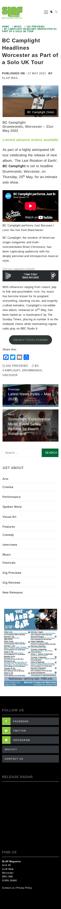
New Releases (13, 592)
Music (7, 554)
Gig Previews (17, 365)
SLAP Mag (10, 78)
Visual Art (9, 516)
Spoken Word (12, 506)
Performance (12, 497)
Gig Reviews (12, 582)
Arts (5, 479)
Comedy (8, 534)
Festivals (9, 562)
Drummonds (32, 370)
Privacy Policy (24, 887)
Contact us (8, 887)
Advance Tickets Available (30, 339)
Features (9, 526)
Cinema (8, 487)
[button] (51, 12)
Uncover (10, 375)
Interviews (10, 544)
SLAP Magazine (11, 861)
